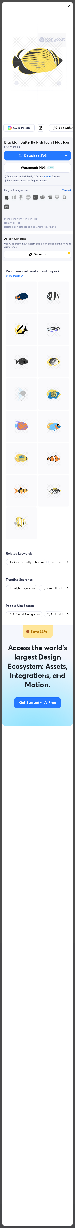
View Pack (13, 276)
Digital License (39, 180)
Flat (18, 222)
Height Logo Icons (23, 588)
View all (66, 190)
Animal (52, 226)
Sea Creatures (39, 226)
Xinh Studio (13, 146)
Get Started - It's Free (37, 703)
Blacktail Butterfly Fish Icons (26, 562)
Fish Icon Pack (30, 218)
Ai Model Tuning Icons (26, 614)
